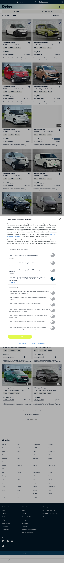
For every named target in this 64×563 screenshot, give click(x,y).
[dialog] (32, 281)
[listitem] (32, 250)
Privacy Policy (41, 343)
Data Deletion (22, 343)
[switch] (52, 255)
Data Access (32, 343)
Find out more (43, 2)
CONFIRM (20, 337)
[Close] (60, 219)
